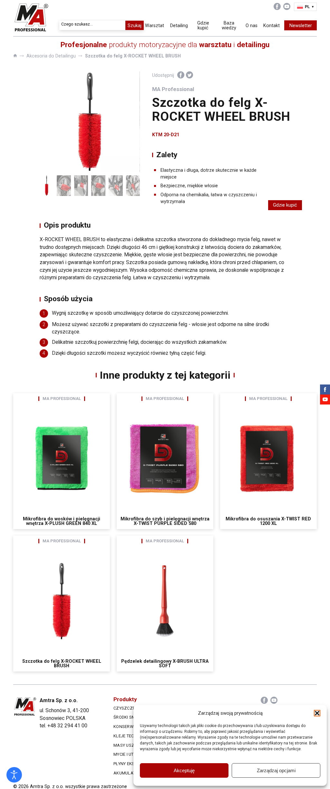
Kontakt (271, 25)
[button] (317, 713)
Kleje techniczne (132, 735)
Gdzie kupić (203, 25)
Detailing (179, 25)
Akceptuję (184, 770)
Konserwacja (128, 726)
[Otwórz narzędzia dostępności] (14, 775)
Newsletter (300, 25)
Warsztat (154, 25)
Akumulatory (128, 773)
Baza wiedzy (229, 25)
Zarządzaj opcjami (276, 770)
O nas (251, 25)
